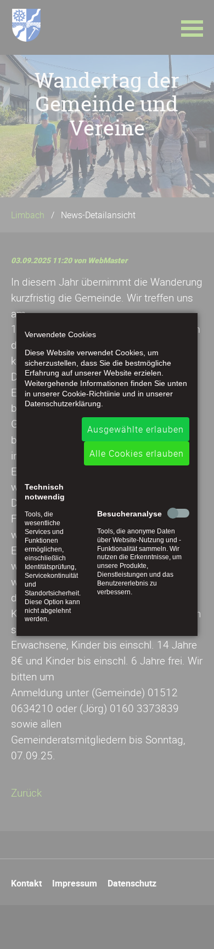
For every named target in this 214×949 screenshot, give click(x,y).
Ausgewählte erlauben (135, 429)
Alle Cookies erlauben (136, 453)
